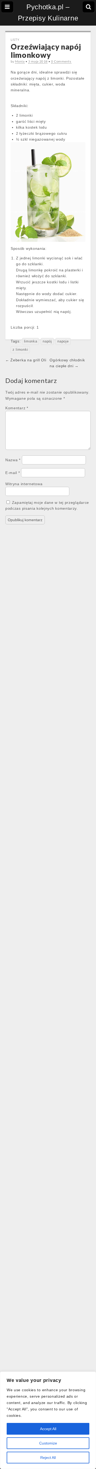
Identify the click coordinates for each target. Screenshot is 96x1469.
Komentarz (16, 408)
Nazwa (13, 460)
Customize (48, 1443)
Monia (20, 61)
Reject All (48, 1457)
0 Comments (61, 61)
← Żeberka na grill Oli (25, 360)
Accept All (48, 1429)
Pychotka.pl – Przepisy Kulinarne (48, 12)
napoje (63, 341)
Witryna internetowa (23, 484)
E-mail (12, 473)
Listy (15, 39)
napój (47, 341)
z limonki (20, 350)
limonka (30, 341)
